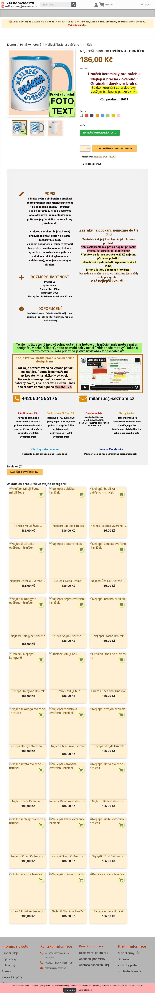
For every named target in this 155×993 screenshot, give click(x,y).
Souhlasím (70, 990)
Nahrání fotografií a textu (99, 132)
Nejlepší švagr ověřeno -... (68, 856)
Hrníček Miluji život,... (28, 526)
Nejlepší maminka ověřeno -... (68, 747)
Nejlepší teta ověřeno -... (28, 801)
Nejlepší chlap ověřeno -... (28, 856)
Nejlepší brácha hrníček (109, 636)
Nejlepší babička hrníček (68, 526)
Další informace (85, 990)
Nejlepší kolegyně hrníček (28, 691)
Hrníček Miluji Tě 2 (68, 691)
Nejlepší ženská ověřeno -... (108, 581)
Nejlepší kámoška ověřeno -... (68, 801)
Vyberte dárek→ (77, 24)
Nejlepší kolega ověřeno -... (28, 746)
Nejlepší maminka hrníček (68, 911)
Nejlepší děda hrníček (68, 581)
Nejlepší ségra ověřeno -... (68, 636)
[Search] (73, 4)
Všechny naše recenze (45, 449)
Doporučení (50, 308)
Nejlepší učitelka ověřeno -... (28, 581)
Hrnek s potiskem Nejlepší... (28, 911)
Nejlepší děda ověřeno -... (108, 801)
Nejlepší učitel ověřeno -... (108, 856)
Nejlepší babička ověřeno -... (109, 526)
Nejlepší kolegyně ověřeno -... (28, 637)
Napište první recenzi (105, 156)
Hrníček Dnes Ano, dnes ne (108, 691)
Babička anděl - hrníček (108, 911)
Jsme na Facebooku (110, 449)
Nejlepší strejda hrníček (109, 746)
